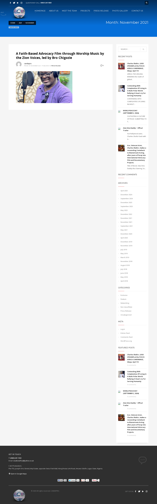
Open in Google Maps (18, 474)
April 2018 (124, 281)
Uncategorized (126, 315)
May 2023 (124, 210)
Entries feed (125, 333)
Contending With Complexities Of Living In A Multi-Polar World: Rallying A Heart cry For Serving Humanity (136, 91)
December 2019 (126, 242)
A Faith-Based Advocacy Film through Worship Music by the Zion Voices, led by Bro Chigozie (60, 55)
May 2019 (124, 253)
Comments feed (126, 337)
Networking (125, 303)
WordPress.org (126, 341)
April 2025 (124, 191)
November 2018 (126, 261)
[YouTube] (18, 3)
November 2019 (126, 246)
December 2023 (126, 202)
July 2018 (124, 269)
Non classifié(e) (126, 307)
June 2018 (124, 273)
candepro (28, 63)
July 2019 (124, 249)
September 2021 (127, 226)
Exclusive (124, 295)
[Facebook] (10, 3)
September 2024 (127, 198)
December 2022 (126, 214)
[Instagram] (21, 3)
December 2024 (126, 194)
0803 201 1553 (46, 3)
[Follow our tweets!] (139, 491)
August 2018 (125, 265)
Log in (123, 329)
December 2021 (126, 218)
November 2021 (126, 222)
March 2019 (125, 257)
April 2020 (124, 238)
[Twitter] (14, 3)
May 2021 (124, 230)
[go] (143, 49)
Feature (123, 299)
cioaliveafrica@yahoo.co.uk (23, 461)
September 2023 (127, 206)
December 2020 (126, 234)
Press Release (56, 66)
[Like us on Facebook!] (135, 491)
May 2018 (124, 277)
